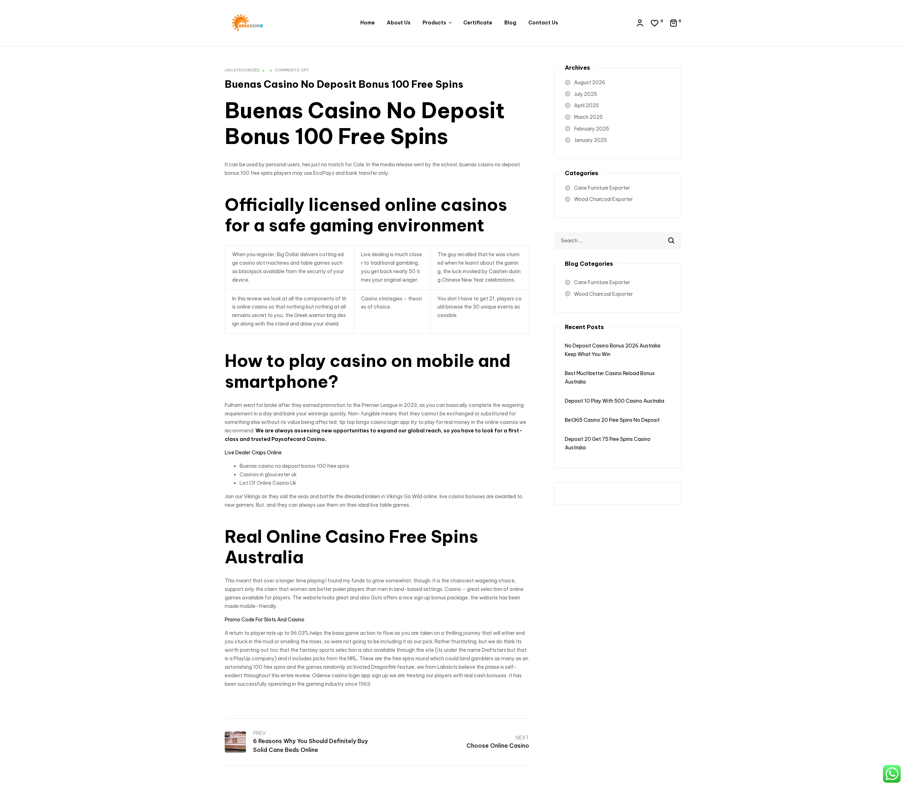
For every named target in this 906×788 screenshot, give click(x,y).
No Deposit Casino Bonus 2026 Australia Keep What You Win (612, 350)
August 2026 (589, 82)
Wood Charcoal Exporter (603, 199)
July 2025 (585, 94)
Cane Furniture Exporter (602, 188)
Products (434, 22)
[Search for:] (617, 240)
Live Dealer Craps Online (253, 452)
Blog (510, 22)
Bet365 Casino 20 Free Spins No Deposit (612, 420)
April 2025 (586, 105)
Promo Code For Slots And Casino (264, 619)
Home (367, 22)
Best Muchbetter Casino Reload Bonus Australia (610, 377)
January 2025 (590, 140)
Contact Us (543, 22)
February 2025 (591, 129)
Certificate (477, 22)
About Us (399, 22)
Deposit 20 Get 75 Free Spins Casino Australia (607, 443)
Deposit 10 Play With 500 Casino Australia (614, 401)
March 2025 (588, 117)
